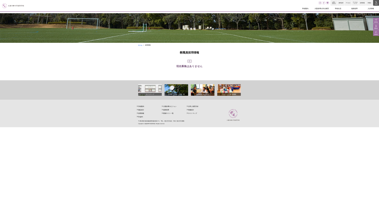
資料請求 (341, 3)
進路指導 (166, 110)
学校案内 (141, 106)
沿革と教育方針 (193, 106)
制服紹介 (191, 110)
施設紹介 (141, 110)
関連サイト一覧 (168, 113)
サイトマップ (192, 113)
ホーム (140, 45)
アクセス (348, 3)
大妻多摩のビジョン (169, 106)
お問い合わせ (334, 3)
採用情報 (362, 3)
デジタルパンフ (355, 3)
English (140, 116)
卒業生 (369, 3)
